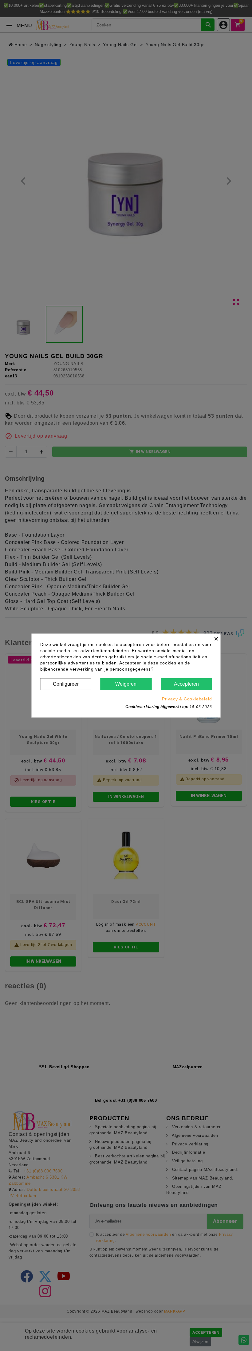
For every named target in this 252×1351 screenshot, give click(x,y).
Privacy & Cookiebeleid (187, 698)
